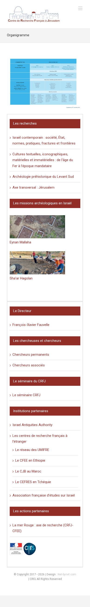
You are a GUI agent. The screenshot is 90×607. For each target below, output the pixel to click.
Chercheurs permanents (30, 355)
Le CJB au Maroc (28, 471)
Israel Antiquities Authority (32, 425)
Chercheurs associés (28, 365)
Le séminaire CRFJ (26, 395)
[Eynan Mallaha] (37, 226)
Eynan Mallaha (20, 242)
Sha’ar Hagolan (21, 278)
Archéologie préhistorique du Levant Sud (43, 177)
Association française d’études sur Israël (43, 495)
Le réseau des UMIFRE (32, 450)
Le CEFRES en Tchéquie (33, 482)
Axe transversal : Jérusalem (33, 187)
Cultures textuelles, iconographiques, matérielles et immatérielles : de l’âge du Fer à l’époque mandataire (42, 160)
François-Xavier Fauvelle (30, 325)
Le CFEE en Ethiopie (30, 460)
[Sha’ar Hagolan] (37, 262)
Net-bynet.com (67, 574)
